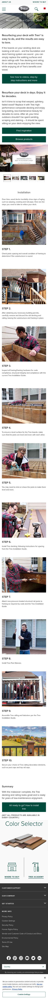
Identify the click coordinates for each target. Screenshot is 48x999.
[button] (24, 158)
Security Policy (7, 925)
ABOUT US (6, 2)
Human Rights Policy (10, 929)
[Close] (45, 978)
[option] (7, 178)
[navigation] (24, 6)
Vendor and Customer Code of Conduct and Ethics (21, 933)
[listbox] (24, 178)
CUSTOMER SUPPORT (11, 888)
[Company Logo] (24, 9)
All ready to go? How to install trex (24, 807)
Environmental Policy (10, 938)
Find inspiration (24, 130)
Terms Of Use (7, 942)
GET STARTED (8, 903)
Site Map (5, 946)
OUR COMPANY (8, 896)
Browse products (24, 139)
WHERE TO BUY (39, 2)
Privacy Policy (7, 916)
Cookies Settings (24, 994)
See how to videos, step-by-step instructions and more (24, 78)
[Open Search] (36, 9)
